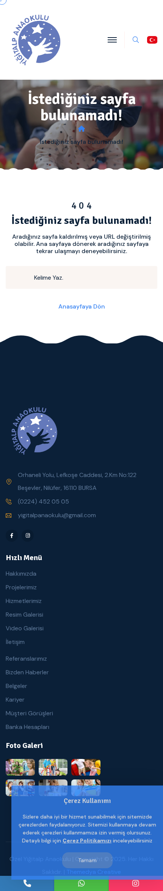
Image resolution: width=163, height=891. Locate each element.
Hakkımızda (21, 574)
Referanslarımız (26, 659)
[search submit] (23, 277)
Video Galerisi (25, 628)
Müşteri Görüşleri (29, 713)
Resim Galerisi (24, 615)
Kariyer (15, 700)
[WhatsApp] (81, 883)
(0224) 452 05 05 (43, 501)
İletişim (15, 642)
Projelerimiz (21, 587)
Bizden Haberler (27, 672)
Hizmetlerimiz (24, 601)
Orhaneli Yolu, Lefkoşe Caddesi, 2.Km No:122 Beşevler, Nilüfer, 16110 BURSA (77, 481)
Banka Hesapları (27, 727)
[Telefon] (27, 883)
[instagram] (136, 883)
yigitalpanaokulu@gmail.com (57, 515)
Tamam (87, 860)
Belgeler (16, 686)
